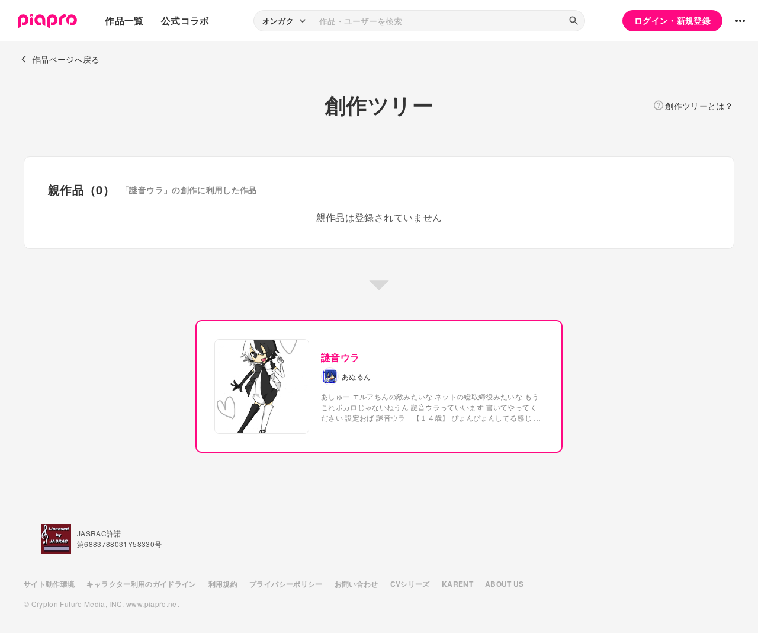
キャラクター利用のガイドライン (141, 583)
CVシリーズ (410, 583)
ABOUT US (504, 583)
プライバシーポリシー (286, 583)
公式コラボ (185, 20)
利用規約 (222, 583)
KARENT (457, 583)
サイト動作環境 (49, 583)
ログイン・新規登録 (672, 20)
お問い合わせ (356, 583)
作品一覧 (124, 20)
